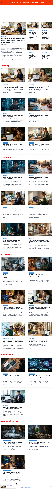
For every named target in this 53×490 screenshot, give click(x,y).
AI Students (37, 2)
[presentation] (13, 28)
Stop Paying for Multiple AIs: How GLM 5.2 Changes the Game (12, 443)
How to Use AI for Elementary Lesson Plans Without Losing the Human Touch (13, 40)
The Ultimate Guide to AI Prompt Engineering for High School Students (38, 275)
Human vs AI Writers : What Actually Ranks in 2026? (38, 116)
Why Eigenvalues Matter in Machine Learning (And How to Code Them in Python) (12, 276)
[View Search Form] (50, 2)
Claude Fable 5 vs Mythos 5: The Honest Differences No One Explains (39, 376)
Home (10, 2)
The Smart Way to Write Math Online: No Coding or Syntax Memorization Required (39, 309)
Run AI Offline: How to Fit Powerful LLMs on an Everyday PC (39, 443)
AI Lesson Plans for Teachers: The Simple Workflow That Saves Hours (46, 35)
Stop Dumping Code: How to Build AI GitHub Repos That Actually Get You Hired (12, 474)
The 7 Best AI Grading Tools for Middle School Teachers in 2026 (46, 57)
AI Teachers (42, 2)
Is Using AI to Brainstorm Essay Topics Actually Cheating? (32, 56)
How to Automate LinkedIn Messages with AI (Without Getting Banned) (12, 209)
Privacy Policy (30, 487)
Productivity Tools (25, 2)
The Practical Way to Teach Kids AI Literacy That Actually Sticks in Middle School (13, 341)
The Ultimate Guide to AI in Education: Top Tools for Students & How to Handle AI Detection (13, 309)
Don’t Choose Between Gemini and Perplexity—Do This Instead (12, 376)
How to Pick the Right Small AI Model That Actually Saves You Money (12, 408)
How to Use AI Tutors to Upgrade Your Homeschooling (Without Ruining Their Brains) (39, 241)
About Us (25, 487)
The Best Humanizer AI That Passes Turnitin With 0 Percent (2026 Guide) (38, 340)
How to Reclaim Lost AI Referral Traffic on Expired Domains (13, 116)
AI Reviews (13, 2)
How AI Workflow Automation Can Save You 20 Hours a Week (39, 209)
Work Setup (32, 2)
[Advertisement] (26, 13)
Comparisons (18, 2)
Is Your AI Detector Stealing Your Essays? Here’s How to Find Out (11, 241)
